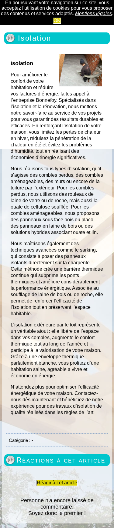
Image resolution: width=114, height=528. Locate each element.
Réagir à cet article (57, 482)
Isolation (34, 38)
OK (57, 20)
